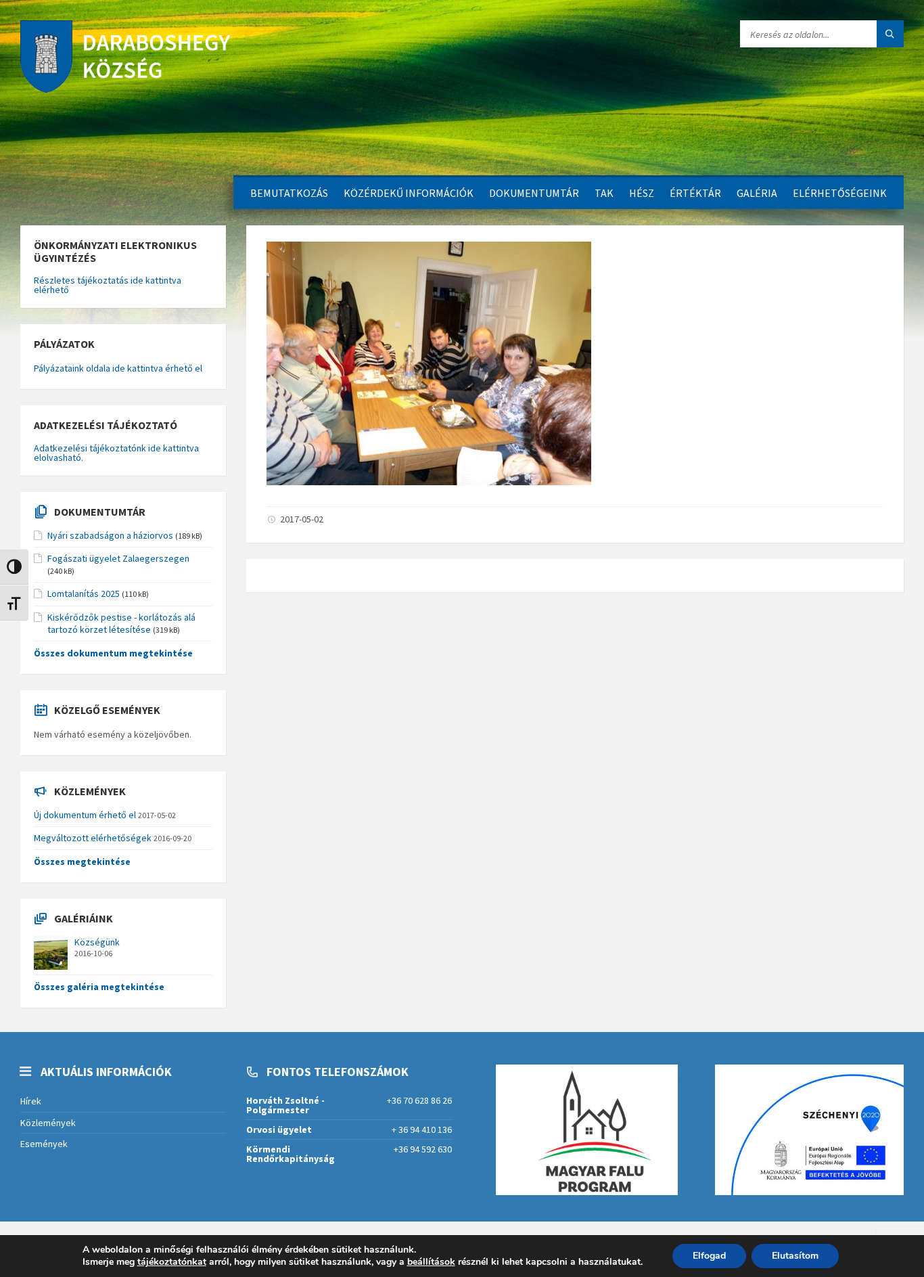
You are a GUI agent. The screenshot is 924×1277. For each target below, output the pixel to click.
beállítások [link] (431, 1261)
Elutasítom (795, 1255)
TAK (604, 193)
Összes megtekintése (82, 861)
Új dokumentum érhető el (85, 815)
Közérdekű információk (408, 193)
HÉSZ (641, 193)
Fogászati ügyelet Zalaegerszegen (118, 558)
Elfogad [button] (709, 1255)
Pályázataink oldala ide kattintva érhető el (118, 368)
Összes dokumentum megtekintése (113, 653)
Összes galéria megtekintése (99, 987)
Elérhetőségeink (840, 193)
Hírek (30, 1101)
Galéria (757, 193)
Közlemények (48, 1123)
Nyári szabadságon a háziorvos (110, 535)
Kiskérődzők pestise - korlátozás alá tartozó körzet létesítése (121, 623)
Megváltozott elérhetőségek (93, 838)
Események (44, 1144)
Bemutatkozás (289, 193)
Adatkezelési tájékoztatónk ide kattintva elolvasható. (116, 453)
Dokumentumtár (534, 193)
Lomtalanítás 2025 (83, 593)
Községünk (97, 942)
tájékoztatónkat (171, 1261)
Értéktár (695, 193)
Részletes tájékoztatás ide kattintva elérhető (107, 285)
